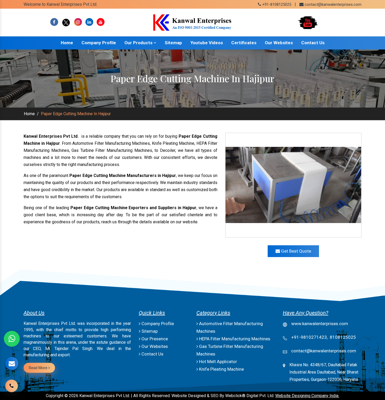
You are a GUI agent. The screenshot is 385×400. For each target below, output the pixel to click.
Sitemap (173, 42)
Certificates (243, 42)
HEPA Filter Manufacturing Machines (234, 338)
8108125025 (343, 337)
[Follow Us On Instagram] (78, 22)
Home (67, 42)
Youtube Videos (206, 42)
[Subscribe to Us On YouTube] (100, 22)
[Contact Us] (11, 382)
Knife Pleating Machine (221, 369)
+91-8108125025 (276, 4)
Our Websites (279, 42)
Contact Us (312, 42)
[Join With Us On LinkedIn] (89, 22)
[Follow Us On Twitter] (66, 22)
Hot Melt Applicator (217, 361)
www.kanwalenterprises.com (319, 323)
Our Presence (154, 338)
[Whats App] (11, 338)
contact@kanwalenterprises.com (333, 4)
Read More (38, 367)
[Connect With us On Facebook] (54, 22)
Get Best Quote (295, 251)
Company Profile (98, 42)
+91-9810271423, (309, 337)
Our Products (138, 42)
